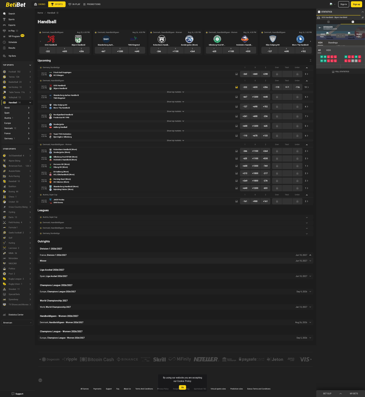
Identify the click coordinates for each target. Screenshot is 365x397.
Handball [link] (51, 13)
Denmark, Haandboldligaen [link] (53, 81)
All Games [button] (85, 389)
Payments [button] (97, 389)
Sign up (356, 4)
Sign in (343, 4)
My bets (354, 393)
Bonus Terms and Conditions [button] (258, 389)
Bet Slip (327, 393)
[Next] (310, 41)
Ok (182, 387)
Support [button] (109, 389)
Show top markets (174, 92)
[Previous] (40, 41)
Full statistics (342, 72)
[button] (39, 4)
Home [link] (40, 13)
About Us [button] (127, 389)
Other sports (9, 149)
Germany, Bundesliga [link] (51, 67)
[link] (16, 4)
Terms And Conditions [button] (144, 389)
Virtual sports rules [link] (218, 389)
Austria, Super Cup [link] (50, 195)
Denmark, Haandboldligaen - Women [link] (57, 145)
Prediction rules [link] (236, 389)
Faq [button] (117, 389)
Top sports (8, 65)
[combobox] (332, 4)
